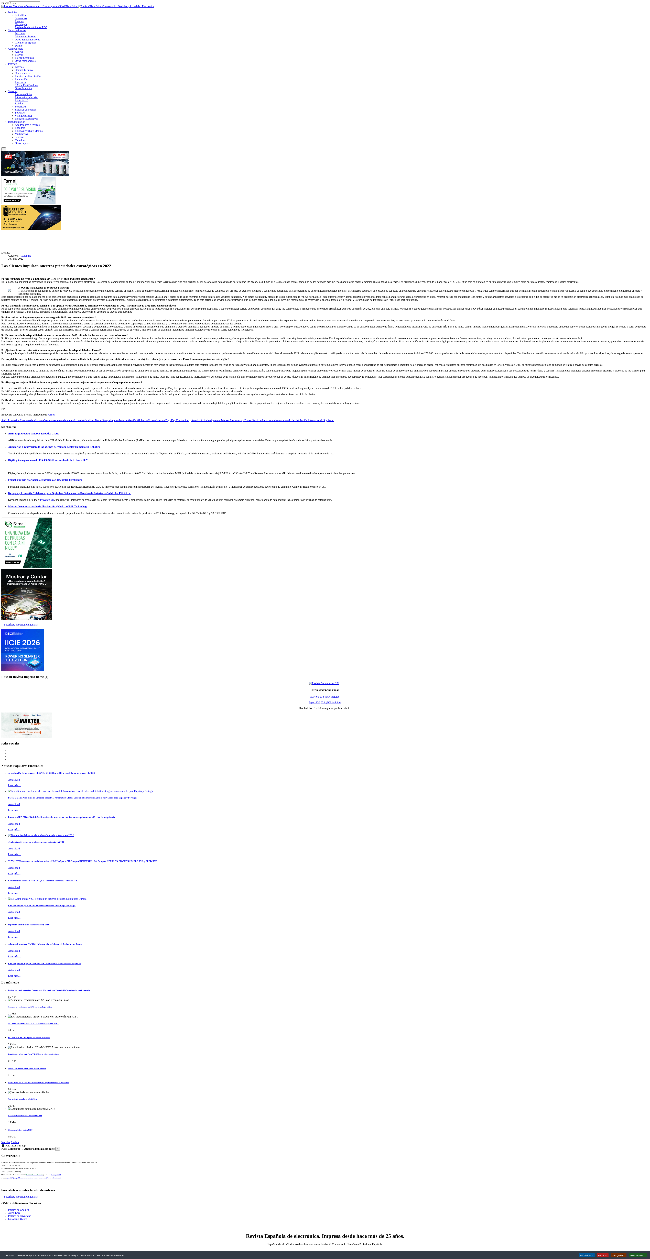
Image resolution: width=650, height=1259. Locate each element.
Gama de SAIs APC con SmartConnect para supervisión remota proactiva (38, 1082)
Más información (637, 1255)
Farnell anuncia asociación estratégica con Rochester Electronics (45, 479)
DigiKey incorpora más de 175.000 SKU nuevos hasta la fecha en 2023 (48, 460)
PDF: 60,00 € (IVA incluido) (325, 696)
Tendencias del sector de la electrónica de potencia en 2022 (36, 842)
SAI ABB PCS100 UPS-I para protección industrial (29, 1038)
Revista (15, 1142)
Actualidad (25, 255)
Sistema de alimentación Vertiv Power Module (27, 1068)
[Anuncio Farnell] (28, 203)
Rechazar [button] (602, 1255)
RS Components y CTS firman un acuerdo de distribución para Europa (41, 905)
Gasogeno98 (56, 1175)
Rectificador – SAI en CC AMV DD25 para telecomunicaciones (33, 1054)
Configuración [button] (618, 1255)
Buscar (5, 3)
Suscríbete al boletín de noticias (20, 624)
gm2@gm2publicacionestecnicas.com (22, 1178)
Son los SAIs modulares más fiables (22, 1099)
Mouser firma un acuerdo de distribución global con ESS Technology (47, 506)
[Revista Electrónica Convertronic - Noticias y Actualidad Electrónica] (77, 6)
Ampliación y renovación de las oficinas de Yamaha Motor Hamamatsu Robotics (54, 446)
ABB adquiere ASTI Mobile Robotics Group (33, 433)
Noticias (5, 1142)
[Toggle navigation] (3, 149)
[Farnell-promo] (26, 567)
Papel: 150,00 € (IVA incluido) (325, 702)
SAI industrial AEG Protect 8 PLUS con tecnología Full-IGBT (33, 1023)
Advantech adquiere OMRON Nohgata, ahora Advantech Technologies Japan (45, 944)
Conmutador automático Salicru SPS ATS (25, 1116)
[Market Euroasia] (26, 737)
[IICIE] (22, 670)
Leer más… (14, 785)
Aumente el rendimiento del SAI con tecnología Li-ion (30, 1007)
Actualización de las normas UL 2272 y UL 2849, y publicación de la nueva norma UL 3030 (51, 773)
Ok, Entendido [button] (586, 1255)
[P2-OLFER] (35, 175)
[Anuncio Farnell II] (26, 618)
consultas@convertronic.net (50, 1178)
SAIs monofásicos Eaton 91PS (20, 1130)
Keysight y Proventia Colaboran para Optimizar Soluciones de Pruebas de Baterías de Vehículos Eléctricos (69, 493)
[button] (12, 12)
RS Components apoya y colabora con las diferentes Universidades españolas (44, 963)
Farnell (51, 414)
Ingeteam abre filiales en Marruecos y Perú (28, 924)
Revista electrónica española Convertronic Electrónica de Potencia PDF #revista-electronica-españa (49, 990)
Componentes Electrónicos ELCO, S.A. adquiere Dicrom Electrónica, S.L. (43, 880)
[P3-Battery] (31, 229)
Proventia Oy (47, 499)
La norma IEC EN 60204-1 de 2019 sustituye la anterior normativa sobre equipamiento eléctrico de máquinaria (62, 817)
